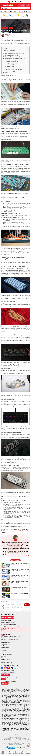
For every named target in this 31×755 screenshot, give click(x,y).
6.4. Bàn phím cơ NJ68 (9, 64)
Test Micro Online (23, 718)
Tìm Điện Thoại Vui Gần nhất (9, 628)
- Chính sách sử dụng (5, 645)
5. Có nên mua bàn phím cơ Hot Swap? (11, 56)
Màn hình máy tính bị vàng (13, 724)
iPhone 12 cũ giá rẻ (6, 692)
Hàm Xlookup (13, 723)
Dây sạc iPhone (11, 709)
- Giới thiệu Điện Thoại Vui (6, 662)
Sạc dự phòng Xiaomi (11, 710)
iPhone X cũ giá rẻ (16, 691)
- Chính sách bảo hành (5, 642)
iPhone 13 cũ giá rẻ (15, 692)
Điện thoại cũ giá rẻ (20, 690)
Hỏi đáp (19, 11)
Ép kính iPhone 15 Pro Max (8, 704)
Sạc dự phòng (19, 709)
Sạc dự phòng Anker (21, 710)
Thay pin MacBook (11, 699)
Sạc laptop (25, 700)
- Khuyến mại (3, 656)
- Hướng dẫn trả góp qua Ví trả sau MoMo (9, 639)
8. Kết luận (5, 72)
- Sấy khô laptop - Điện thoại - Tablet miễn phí (10, 636)
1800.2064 (12, 620)
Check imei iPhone (17, 727)
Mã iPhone (17, 721)
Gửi (28, 604)
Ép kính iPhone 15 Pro (20, 704)
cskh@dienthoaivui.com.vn (10, 624)
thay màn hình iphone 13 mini (21, 714)
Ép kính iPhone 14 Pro (21, 705)
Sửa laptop (14, 700)
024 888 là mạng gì (13, 719)
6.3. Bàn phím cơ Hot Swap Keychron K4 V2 (14, 63)
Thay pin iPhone (5, 689)
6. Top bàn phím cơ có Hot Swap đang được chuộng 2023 (15, 58)
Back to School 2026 (11, 728)
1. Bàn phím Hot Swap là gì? (9, 50)
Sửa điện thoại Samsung (15, 689)
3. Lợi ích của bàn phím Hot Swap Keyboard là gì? (14, 53)
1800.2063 (13, 622)
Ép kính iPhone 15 (12, 705)
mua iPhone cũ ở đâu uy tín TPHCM (11, 729)
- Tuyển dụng (3, 657)
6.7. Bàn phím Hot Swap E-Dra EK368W (13, 69)
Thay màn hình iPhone (24, 688)
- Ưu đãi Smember (5, 641)
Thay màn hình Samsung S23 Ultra (10, 695)
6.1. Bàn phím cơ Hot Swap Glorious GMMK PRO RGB (16, 60)
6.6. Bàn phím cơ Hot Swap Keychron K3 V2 (14, 67)
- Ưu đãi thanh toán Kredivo (6, 637)
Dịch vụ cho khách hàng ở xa (9, 631)
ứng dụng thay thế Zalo (6, 730)
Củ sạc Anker (8, 711)
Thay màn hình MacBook (15, 697)
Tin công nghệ (13, 11)
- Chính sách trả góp (5, 647)
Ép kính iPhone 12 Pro (11, 707)
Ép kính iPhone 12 (20, 707)
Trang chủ (5, 11)
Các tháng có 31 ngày (9, 721)
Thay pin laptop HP (6, 688)
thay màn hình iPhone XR (12, 713)
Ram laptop (19, 700)
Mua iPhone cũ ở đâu (20, 722)
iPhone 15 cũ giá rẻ (11, 701)
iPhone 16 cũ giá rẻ (21, 701)
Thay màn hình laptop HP (21, 699)
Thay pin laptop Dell (14, 688)
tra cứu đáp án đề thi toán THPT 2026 (10, 718)
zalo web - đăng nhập (24, 729)
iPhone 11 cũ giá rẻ (25, 691)
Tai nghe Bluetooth (19, 708)
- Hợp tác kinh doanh (5, 661)
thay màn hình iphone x (9, 714)
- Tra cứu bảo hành (5, 648)
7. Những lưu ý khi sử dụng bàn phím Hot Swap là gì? (14, 71)
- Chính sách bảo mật (5, 644)
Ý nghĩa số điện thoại (11, 722)
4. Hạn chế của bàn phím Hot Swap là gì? (12, 55)
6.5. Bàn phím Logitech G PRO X (11, 66)
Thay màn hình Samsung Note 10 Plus (13, 696)
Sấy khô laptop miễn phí (15, 702)
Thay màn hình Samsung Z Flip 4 (8, 694)
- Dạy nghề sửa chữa (5, 659)
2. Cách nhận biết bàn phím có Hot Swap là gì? (13, 52)
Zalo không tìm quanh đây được (14, 725)
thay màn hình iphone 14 (17, 711)
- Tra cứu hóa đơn (4, 650)
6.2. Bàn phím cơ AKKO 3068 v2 (11, 61)
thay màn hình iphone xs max (18, 715)
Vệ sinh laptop (8, 691)
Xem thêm (3, 652)
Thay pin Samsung (10, 690)
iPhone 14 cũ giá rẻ (24, 692)
